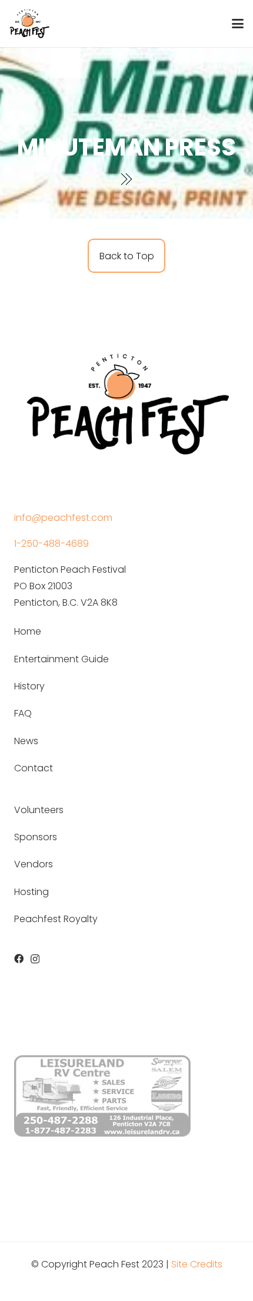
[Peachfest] (29, 23)
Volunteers (39, 810)
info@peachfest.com (63, 517)
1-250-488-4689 (51, 543)
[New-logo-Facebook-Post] (126, 401)
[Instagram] (35, 959)
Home (27, 631)
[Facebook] (19, 958)
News (26, 741)
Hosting (31, 892)
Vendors (33, 864)
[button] (237, 23)
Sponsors (35, 837)
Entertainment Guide (61, 659)
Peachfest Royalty (56, 919)
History (29, 686)
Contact (33, 768)
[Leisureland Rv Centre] (102, 1096)
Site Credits (196, 1264)
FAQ (23, 713)
